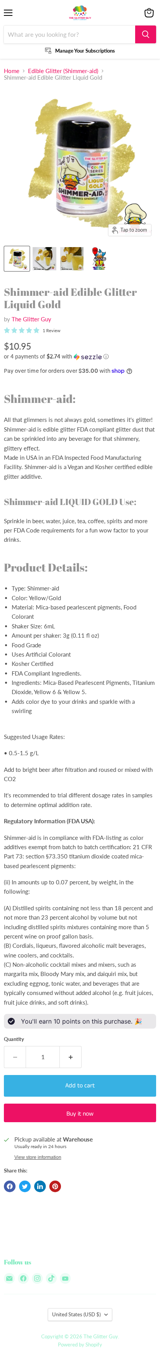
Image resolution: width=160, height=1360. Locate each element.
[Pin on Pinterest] (55, 1186)
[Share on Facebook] (10, 1186)
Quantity (14, 1039)
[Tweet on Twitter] (25, 1186)
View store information (37, 1157)
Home (11, 71)
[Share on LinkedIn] (40, 1186)
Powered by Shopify (80, 1344)
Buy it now (80, 1113)
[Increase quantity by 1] (71, 1057)
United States (76, 1314)
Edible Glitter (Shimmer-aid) (63, 71)
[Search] (145, 34)
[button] (80, 356)
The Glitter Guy (31, 319)
